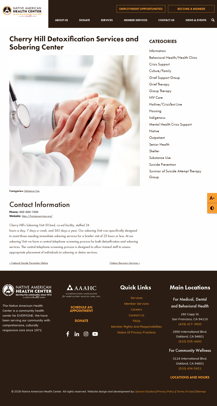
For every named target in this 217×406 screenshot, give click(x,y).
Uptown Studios (145, 391)
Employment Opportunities (141, 9)
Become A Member (191, 9)
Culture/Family (160, 70)
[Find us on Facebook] (67, 334)
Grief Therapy (159, 84)
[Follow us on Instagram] (86, 334)
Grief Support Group (164, 77)
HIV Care (156, 97)
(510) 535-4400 (190, 341)
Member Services (135, 20)
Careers (136, 309)
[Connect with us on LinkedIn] (77, 334)
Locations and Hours (189, 377)
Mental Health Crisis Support (170, 124)
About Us (61, 20)
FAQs (136, 321)
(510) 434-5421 (190, 368)
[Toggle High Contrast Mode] (212, 208)
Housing (155, 111)
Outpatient (157, 137)
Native (154, 131)
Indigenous (157, 117)
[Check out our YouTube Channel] (95, 334)
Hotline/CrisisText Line (165, 104)
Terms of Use (185, 391)
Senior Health (159, 144)
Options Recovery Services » (125, 263)
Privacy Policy (166, 391)
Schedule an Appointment (81, 309)
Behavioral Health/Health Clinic (173, 57)
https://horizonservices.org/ (37, 216)
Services (107, 20)
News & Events (196, 20)
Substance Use (32, 191)
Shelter (154, 151)
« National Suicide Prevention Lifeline (28, 263)
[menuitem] (141, 9)
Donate (84, 20)
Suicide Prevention (162, 164)
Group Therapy (160, 91)
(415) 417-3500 (190, 324)
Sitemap (200, 391)
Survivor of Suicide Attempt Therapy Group (175, 174)
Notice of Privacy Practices (136, 332)
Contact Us (166, 20)
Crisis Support (159, 64)
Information (157, 50)
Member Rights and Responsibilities (136, 327)
